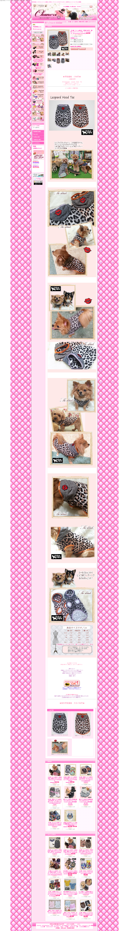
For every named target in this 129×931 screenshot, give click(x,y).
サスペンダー (56, 926)
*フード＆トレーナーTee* (61, 21)
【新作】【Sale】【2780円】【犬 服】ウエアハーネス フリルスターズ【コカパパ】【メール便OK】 (70, 914)
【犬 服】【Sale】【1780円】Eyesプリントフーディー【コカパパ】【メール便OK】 (86, 872)
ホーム (46, 21)
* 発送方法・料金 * (37, 139)
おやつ (62, 926)
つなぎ (51, 925)
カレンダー (36, 134)
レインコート (85, 925)
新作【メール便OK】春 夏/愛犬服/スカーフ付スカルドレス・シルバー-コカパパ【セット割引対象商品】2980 (86, 802)
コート (80, 925)
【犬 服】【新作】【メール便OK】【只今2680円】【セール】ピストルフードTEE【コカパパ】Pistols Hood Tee (70, 780)
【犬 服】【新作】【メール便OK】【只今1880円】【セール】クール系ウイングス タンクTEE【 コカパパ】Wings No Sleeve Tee (55, 802)
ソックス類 (42, 926)
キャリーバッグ (49, 926)
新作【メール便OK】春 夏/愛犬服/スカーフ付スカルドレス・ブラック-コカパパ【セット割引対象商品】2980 (70, 802)
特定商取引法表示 (37, 131)
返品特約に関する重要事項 (75, 46)
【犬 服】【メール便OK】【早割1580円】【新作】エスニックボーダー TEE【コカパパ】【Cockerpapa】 (55, 780)
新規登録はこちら (37, 26)
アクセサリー (72, 926)
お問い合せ (73, 6)
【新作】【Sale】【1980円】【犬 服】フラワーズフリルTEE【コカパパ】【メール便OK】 (55, 911)
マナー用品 (90, 925)
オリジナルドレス (45, 925)
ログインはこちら (37, 29)
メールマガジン (37, 142)
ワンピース (39, 925)
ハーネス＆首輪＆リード (84, 926)
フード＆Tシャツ (57, 925)
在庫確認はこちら (74, 38)
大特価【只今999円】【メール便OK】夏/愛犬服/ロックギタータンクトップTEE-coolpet (70, 824)
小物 (77, 926)
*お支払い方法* (37, 136)
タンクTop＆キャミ (66, 925)
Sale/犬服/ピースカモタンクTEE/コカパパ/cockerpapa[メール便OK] (70, 872)
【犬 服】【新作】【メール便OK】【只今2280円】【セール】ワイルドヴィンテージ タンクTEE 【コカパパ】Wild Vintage (86, 780)
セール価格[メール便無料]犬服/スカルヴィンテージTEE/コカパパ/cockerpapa (86, 893)
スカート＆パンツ (74, 925)
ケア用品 (66, 926)
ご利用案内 (67, 6)
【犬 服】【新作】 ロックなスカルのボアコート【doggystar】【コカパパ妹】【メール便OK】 (86, 914)
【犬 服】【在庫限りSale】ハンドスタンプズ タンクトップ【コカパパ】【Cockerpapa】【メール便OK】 (55, 893)
